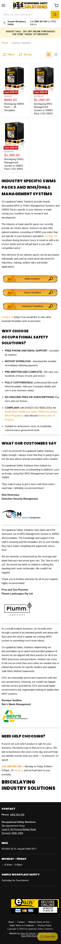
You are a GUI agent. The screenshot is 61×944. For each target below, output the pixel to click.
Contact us (7, 317)
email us (18, 770)
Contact (21, 922)
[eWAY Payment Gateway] (35, 913)
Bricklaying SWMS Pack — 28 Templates (14, 107)
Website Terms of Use (38, 922)
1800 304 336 (17, 814)
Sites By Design (28, 933)
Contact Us (51, 236)
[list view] (55, 54)
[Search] (55, 14)
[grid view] (48, 54)
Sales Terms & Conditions (22, 925)
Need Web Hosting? (30, 936)
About (11, 922)
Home (5, 42)
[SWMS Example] (30, 283)
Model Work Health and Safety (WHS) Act (27, 411)
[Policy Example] (30, 296)
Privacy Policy (44, 925)
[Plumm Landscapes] (17, 619)
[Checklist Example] (30, 310)
